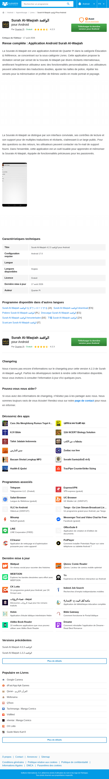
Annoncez (32, 757)
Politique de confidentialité (74, 762)
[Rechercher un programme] (68, 4)
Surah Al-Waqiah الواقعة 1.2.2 (17, 653)
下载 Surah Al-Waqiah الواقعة (62, 318)
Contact (19, 757)
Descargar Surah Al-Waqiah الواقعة (58, 313)
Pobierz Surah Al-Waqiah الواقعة (18, 313)
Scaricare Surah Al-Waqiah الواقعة (19, 322)
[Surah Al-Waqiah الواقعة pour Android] (5, 24)
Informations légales (12, 765)
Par (17, 29)
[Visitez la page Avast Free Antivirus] (89, 20)
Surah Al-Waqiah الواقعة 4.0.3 (17, 647)
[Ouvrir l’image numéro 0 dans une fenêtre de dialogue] (14, 185)
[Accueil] (3, 12)
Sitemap (45, 757)
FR (99, 4)
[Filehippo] (10, 4)
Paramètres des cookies (49, 765)
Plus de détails (54, 661)
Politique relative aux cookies (42, 762)
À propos (6, 757)
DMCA (30, 765)
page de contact (84, 400)
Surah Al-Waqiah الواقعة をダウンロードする (24, 308)
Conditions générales (13, 762)
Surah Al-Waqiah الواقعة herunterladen (21, 318)
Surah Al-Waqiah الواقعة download (71, 308)
